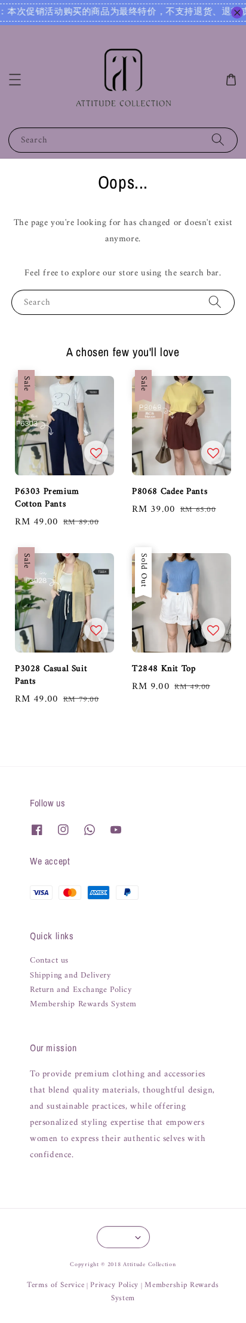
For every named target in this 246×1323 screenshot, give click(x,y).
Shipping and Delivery (70, 976)
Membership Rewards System (83, 1004)
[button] (15, 79)
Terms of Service (55, 1285)
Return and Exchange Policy (81, 990)
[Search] (218, 139)
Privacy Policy (114, 1285)
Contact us (49, 961)
